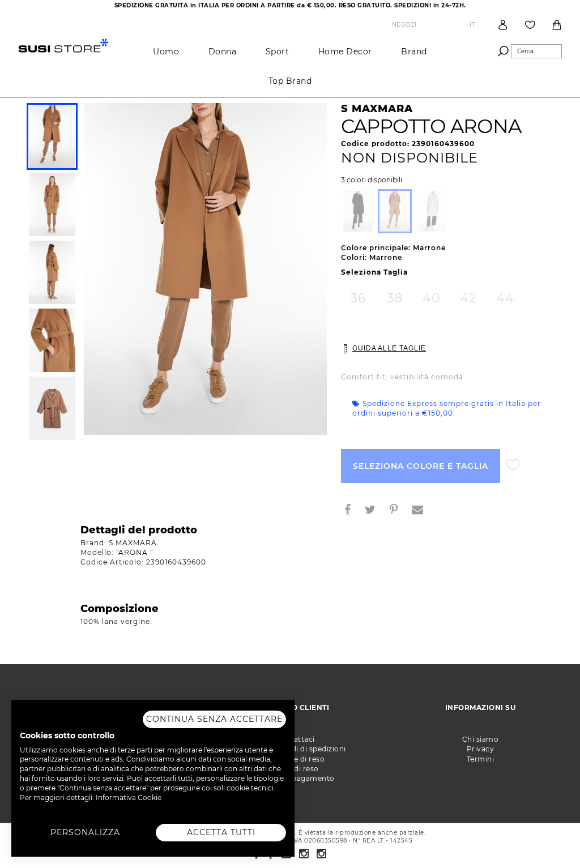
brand (414, 51)
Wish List (530, 25)
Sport (277, 51)
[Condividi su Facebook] (352, 511)
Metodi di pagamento (295, 778)
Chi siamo (480, 739)
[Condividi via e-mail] (422, 511)
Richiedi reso (295, 768)
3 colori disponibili (371, 180)
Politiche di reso (295, 759)
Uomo (166, 51)
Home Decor (345, 51)
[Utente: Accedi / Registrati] (503, 24)
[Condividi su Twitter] (375, 511)
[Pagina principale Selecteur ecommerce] (63, 45)
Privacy (480, 749)
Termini (480, 759)
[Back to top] (548, 836)
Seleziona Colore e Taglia (420, 466)
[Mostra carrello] (557, 25)
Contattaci (295, 739)
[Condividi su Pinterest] (398, 511)
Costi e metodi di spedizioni (295, 749)
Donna (222, 51)
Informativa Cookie (128, 797)
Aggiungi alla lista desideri (513, 465)
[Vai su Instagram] (304, 853)
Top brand (290, 81)
